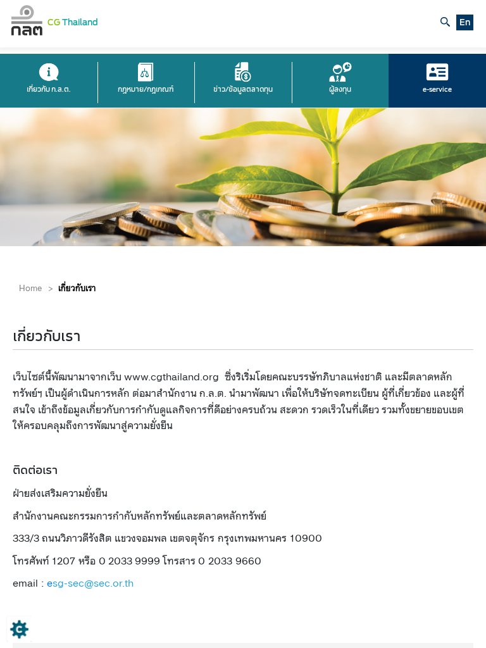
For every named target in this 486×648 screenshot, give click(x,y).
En (464, 22)
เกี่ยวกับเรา (77, 288)
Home (30, 288)
